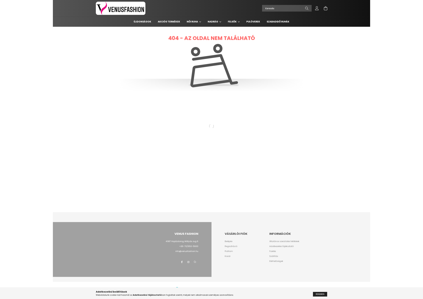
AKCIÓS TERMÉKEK (169, 21)
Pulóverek (253, 21)
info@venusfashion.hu (186, 251)
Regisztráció (231, 246)
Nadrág (213, 21)
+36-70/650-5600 (188, 246)
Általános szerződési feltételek (284, 241)
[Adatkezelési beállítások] (195, 262)
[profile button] (317, 8)
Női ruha (192, 21)
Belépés (228, 241)
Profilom (229, 251)
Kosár (228, 256)
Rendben (320, 294)
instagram (188, 262)
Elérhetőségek (276, 261)
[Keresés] (306, 8)
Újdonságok (142, 21)
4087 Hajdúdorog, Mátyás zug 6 (182, 241)
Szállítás (273, 256)
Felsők (232, 21)
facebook (181, 262)
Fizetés (272, 251)
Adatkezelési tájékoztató (281, 246)
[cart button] (325, 8)
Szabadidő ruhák (278, 21)
